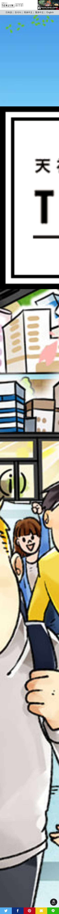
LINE (53, 910)
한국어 (18, 12)
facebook (18, 910)
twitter (6, 910)
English (50, 12)
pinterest (29, 910)
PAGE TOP (53, 902)
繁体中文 (39, 12)
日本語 (9, 12)
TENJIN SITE (12, 5)
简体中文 (28, 12)
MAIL (41, 910)
